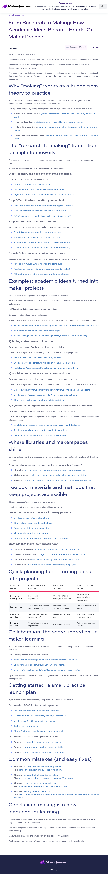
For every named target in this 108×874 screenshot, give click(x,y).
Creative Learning (16, 15)
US (102, 6)
